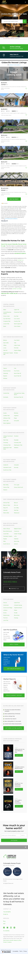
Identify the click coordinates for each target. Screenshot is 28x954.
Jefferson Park (6, 418)
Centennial (5, 605)
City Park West (6, 318)
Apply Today (14, 644)
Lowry (4, 347)
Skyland (5, 376)
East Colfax (6, 342)
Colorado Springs (18, 605)
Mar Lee (16, 505)
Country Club (17, 321)
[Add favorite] (26, 89)
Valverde (5, 510)
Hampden (16, 465)
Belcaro (5, 340)
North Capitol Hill (18, 323)
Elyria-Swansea (6, 370)
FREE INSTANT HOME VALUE (9, 293)
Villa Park (16, 510)
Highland (16, 415)
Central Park (6, 393)
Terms (20, 951)
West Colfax (6, 512)
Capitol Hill (16, 309)
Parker (15, 610)
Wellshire (16, 447)
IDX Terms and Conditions (11, 218)
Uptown (16, 543)
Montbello (5, 397)
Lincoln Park (6, 323)
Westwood (16, 512)
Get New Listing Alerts (13, 728)
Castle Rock (17, 602)
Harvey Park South (18, 487)
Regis (15, 418)
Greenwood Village (7, 607)
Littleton (5, 610)
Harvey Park (6, 487)
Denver (12, 38)
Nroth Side (16, 541)
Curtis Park (5, 533)
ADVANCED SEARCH (20, 253)
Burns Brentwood (7, 531)
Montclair (16, 347)
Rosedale (16, 440)
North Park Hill (17, 373)
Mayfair (5, 538)
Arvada (15, 612)
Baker (4, 309)
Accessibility (6, 930)
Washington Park (18, 445)
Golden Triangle (17, 533)
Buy (4, 921)
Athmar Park (6, 502)
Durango (16, 617)
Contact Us (15, 588)
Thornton (5, 617)
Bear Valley (6, 484)
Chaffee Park (6, 415)
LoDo (15, 536)
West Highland (6, 423)
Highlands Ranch (18, 607)
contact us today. (17, 288)
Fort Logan (16, 484)
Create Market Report (14, 695)
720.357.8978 (7, 912)
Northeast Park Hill (18, 397)
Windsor (16, 353)
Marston (5, 489)
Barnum (16, 502)
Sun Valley (16, 507)
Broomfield (16, 615)
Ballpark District (17, 528)
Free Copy (19, 755)
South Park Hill (17, 376)
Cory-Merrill (16, 340)
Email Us (7, 584)
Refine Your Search (14, 64)
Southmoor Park (7, 470)
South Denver (6, 543)
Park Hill (5, 350)
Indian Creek (17, 345)
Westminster (6, 615)
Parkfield (16, 538)
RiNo (4, 541)
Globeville (5, 373)
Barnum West (6, 505)
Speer (4, 326)
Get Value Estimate (14, 668)
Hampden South (7, 467)
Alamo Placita (6, 528)
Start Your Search (14, 199)
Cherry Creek (6, 316)
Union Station (17, 326)
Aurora (4, 612)
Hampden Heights (7, 536)
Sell (4, 923)
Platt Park (5, 440)
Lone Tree (5, 620)
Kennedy (16, 467)
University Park (6, 445)
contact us (20, 260)
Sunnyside (16, 420)
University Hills (17, 442)
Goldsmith (5, 465)
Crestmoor (16, 531)
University (5, 442)
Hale (15, 342)
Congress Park (6, 321)
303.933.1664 (10, 581)
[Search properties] (25, 21)
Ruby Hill (5, 507)
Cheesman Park (18, 312)
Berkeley (16, 413)
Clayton (5, 368)
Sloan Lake (5, 420)
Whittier (5, 378)
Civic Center (17, 318)
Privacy (25, 951)
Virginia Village (17, 350)
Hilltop (4, 345)
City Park (16, 316)
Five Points (16, 370)
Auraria (5, 413)
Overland (16, 436)
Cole (15, 368)
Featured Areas (6, 38)
